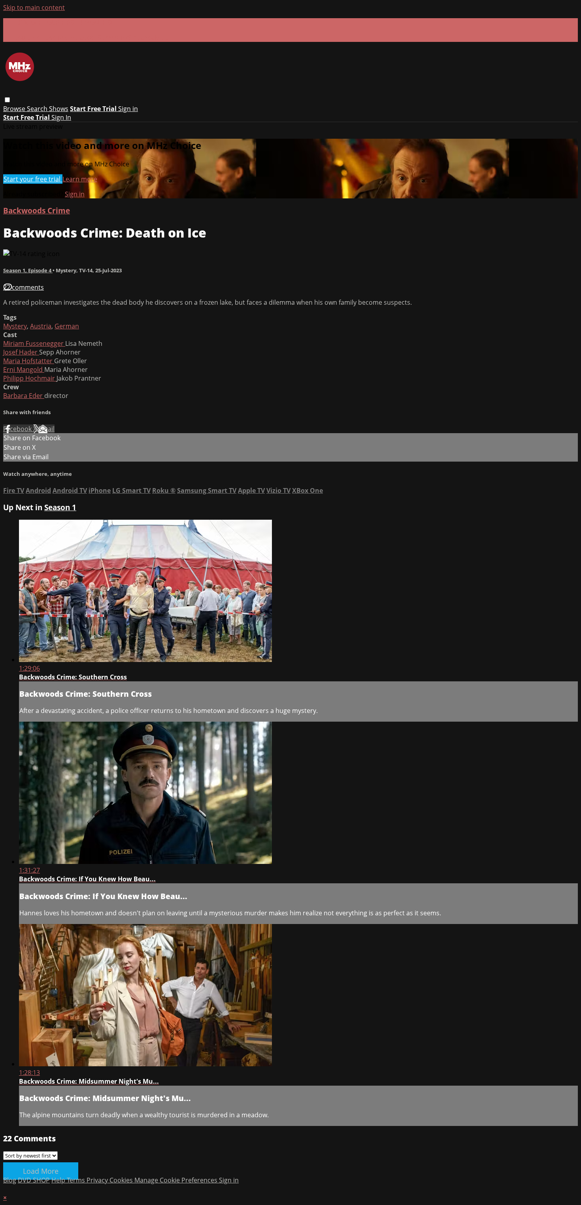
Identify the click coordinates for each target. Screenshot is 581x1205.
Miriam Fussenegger (34, 343)
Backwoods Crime (36, 210)
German (67, 326)
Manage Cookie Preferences (176, 1180)
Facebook (18, 428)
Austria (40, 326)
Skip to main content (34, 7)
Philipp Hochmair (30, 378)
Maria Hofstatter (28, 360)
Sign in (128, 108)
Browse (15, 108)
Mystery (15, 326)
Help (59, 1180)
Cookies (121, 1180)
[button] (7, 99)
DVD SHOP (34, 1180)
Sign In (61, 117)
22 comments (23, 287)
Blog (9, 1180)
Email (46, 428)
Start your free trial (33, 179)
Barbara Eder (23, 395)
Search (38, 108)
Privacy (98, 1180)
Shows (58, 108)
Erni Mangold (23, 369)
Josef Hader (21, 352)
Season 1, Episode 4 (28, 270)
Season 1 (60, 507)
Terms (77, 1180)
